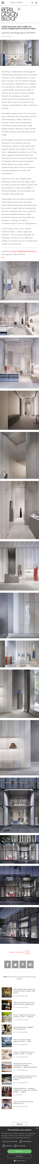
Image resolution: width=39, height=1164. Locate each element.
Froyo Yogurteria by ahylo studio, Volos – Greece (24, 1016)
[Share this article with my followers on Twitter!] (15, 964)
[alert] (19, 1145)
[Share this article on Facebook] (7, 964)
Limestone (20, 977)
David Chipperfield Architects (24, 251)
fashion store (12, 977)
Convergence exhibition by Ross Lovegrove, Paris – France (25, 1077)
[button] (4, 1141)
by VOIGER (17, 1095)
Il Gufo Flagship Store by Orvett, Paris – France (24, 1053)
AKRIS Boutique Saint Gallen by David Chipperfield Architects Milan (19, 27)
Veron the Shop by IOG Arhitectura (23, 1102)
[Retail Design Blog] (19, 14)
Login (13, 2)
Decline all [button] (19, 1156)
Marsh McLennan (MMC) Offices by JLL (23, 1028)
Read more (27, 1138)
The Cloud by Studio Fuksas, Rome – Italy (22, 1040)
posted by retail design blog (13, 32)
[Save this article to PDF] (30, 964)
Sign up (20, 2)
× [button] (37, 1128)
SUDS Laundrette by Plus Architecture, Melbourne (24, 1003)
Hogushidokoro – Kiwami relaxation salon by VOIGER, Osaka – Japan (25, 1090)
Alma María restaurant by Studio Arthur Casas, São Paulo (24, 991)
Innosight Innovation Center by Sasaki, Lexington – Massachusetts (25, 1065)
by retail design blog (20, 996)
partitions (28, 977)
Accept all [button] (19, 1151)
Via (3, 257)
